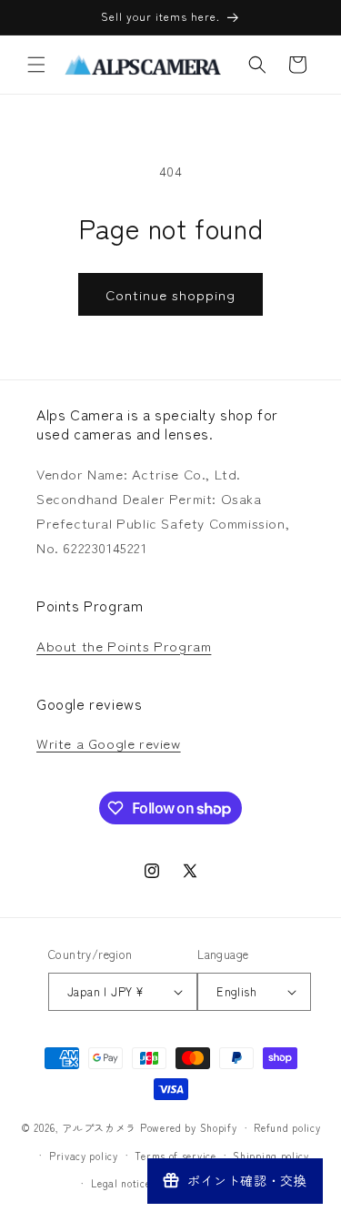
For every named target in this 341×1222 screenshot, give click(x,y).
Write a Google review (108, 742)
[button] (36, 65)
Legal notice (120, 1183)
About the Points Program (123, 645)
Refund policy (287, 1127)
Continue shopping (170, 294)
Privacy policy (83, 1155)
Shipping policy (271, 1155)
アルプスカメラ (99, 1127)
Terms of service (175, 1155)
